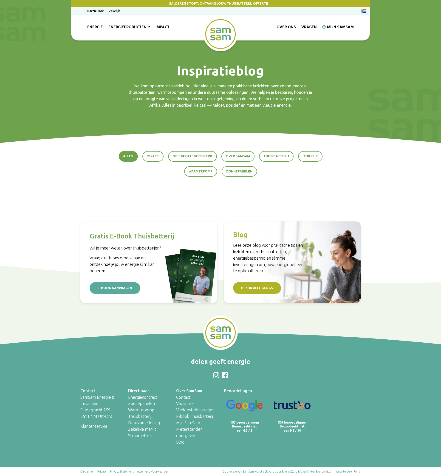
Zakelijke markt (142, 429)
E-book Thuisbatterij (194, 416)
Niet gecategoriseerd (192, 156)
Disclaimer (87, 471)
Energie (95, 27)
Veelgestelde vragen (195, 409)
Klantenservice (93, 426)
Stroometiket (140, 435)
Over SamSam (238, 156)
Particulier (95, 11)
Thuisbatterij (276, 156)
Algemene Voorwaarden (153, 471)
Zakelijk (114, 11)
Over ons (286, 27)
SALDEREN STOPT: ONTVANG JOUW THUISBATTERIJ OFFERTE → (220, 3)
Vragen (309, 27)
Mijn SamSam (340, 27)
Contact (183, 397)
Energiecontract (142, 397)
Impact (162, 27)
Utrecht (310, 156)
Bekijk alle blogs (257, 288)
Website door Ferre (348, 471)
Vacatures (185, 403)
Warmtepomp (200, 171)
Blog (180, 442)
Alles (128, 156)
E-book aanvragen (115, 288)
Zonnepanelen (239, 171)
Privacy (102, 471)
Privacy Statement (122, 471)
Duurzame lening (144, 422)
